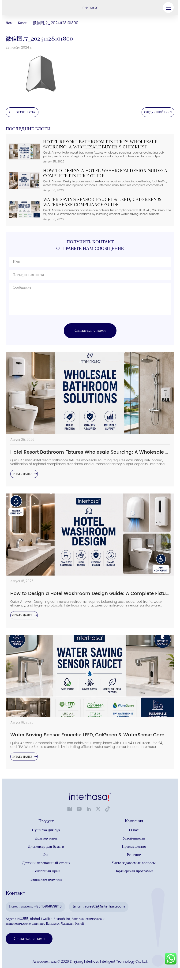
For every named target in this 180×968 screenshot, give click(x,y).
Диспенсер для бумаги (46, 847)
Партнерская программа (133, 871)
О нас (134, 830)
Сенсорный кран (46, 871)
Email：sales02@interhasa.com (98, 906)
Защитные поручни (46, 879)
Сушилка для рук (46, 830)
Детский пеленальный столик (46, 863)
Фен (46, 855)
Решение (134, 855)
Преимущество (134, 847)
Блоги (22, 23)
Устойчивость (134, 838)
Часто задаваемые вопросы (134, 863)
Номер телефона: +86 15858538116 (35, 906)
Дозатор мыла (46, 838)
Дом (9, 23)
